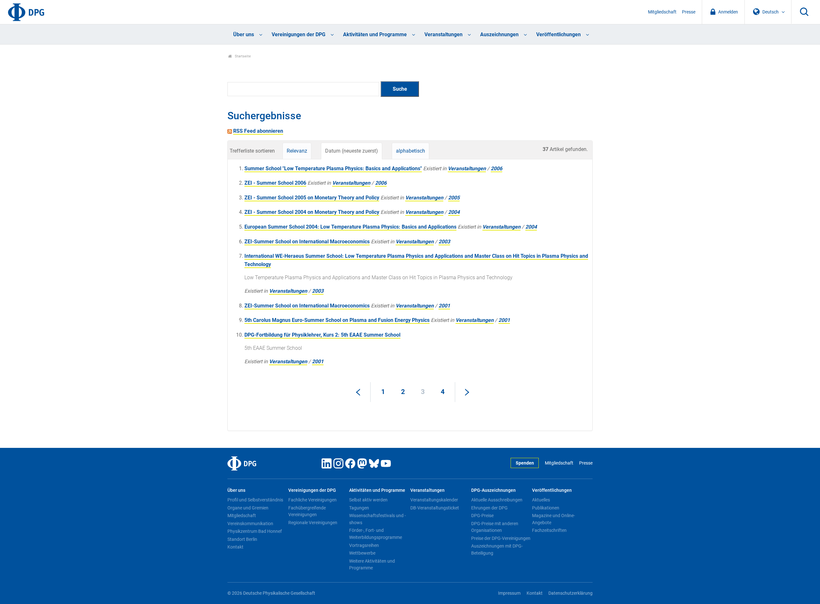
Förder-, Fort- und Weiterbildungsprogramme (375, 534)
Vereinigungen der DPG (298, 34)
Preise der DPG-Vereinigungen (500, 538)
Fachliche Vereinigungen (312, 499)
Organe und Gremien (247, 507)
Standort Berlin (242, 539)
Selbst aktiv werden (368, 499)
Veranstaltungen (443, 34)
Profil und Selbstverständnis (255, 499)
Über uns (243, 34)
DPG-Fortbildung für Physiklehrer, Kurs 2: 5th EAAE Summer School (322, 335)
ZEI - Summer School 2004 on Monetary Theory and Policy (311, 212)
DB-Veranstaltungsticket (434, 507)
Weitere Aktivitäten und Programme (372, 564)
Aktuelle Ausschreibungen (496, 499)
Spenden (525, 463)
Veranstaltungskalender (434, 499)
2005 (454, 198)
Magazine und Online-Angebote (553, 519)
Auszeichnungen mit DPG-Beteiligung (497, 549)
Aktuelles (541, 499)
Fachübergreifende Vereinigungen (307, 511)
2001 (444, 306)
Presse (688, 12)
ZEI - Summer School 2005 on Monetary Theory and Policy (311, 198)
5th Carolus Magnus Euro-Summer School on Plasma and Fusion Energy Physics (337, 320)
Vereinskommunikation (250, 523)
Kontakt (235, 546)
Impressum (509, 593)
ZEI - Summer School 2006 (275, 183)
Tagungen (359, 507)
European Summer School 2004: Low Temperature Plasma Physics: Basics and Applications (350, 227)
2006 (496, 168)
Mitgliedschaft (662, 12)
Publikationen (545, 507)
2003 (444, 242)
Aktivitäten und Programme (375, 34)
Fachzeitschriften (549, 530)
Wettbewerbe (362, 553)
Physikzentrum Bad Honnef (254, 531)
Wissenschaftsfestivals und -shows (377, 519)
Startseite (242, 56)
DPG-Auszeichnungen (493, 490)
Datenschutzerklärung (570, 593)
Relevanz (297, 151)
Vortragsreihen (364, 545)
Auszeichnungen (499, 34)
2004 (454, 212)
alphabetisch (410, 151)
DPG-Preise (482, 515)
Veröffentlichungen (558, 34)
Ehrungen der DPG (489, 507)
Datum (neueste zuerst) (351, 151)
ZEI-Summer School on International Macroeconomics (307, 242)
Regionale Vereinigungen (312, 522)
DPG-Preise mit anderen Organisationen (494, 527)
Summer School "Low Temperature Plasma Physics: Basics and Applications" (333, 168)
